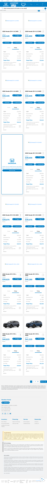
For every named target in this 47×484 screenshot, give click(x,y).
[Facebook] (2, 413)
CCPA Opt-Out (27, 481)
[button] (20, 31)
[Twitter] (8, 413)
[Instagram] (5, 413)
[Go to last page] (45, 10)
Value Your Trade (18, 42)
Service (26, 419)
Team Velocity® (38, 480)
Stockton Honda (2, 481)
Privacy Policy (6, 481)
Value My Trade (15, 423)
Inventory (4, 419)
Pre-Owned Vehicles (5, 423)
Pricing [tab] (15, 47)
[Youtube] (10, 413)
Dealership (38, 419)
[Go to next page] (43, 10)
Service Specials (27, 421)
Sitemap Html (15, 481)
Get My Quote (7, 42)
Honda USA (30, 481)
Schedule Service (27, 423)
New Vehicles (4, 421)
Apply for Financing (16, 421)
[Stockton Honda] (13, 4)
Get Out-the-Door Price (18, 35)
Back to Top (43, 381)
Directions (36, 421)
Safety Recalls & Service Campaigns (22, 481)
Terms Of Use (9, 481)
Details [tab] (8, 47)
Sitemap (11, 481)
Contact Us (6, 402)
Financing (15, 419)
